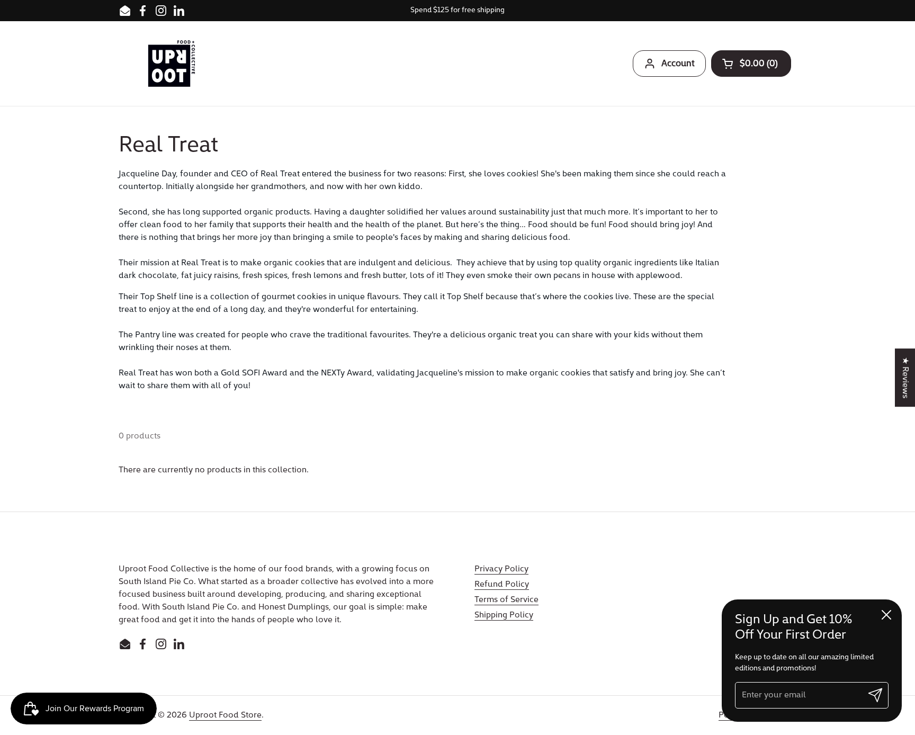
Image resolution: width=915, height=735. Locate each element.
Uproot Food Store (225, 715)
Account (678, 63)
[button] (751, 63)
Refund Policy (501, 584)
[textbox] (424, 280)
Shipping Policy (503, 615)
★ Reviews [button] (905, 377)
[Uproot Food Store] (172, 63)
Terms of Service (506, 600)
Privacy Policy (501, 569)
